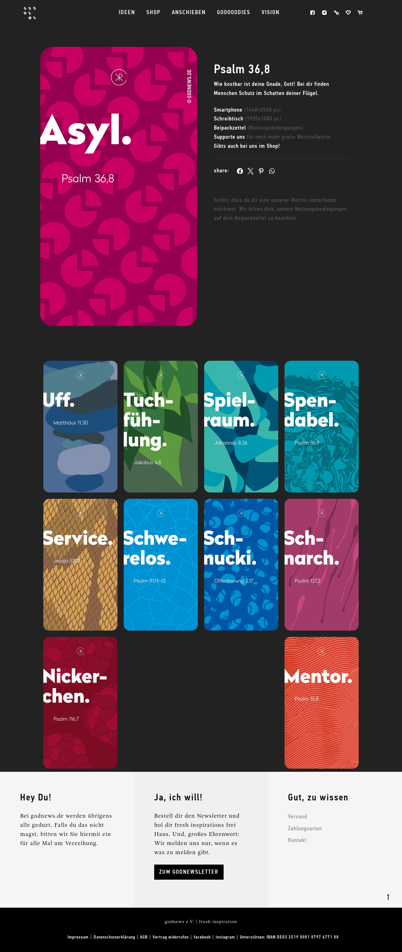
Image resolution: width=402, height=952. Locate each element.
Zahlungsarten (305, 829)
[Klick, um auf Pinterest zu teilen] (261, 171)
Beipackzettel (258, 128)
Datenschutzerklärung (114, 937)
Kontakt (297, 840)
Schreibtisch (247, 119)
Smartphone (247, 110)
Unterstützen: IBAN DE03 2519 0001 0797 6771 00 (289, 937)
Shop (153, 12)
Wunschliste (348, 12)
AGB (144, 937)
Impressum (78, 937)
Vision (271, 12)
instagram (324, 12)
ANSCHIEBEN (189, 12)
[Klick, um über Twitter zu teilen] (250, 171)
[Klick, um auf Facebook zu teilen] (240, 171)
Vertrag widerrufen (171, 937)
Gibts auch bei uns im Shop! (247, 146)
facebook (312, 12)
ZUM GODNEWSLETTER (189, 872)
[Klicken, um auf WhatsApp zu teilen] (272, 171)
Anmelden (336, 12)
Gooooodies (233, 12)
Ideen (127, 12)
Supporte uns (272, 137)
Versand (297, 817)
